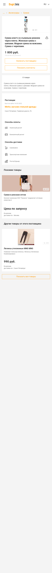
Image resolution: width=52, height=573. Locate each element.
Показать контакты (26, 68)
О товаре (26, 77)
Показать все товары (26, 276)
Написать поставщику (26, 61)
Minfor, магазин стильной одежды (20, 107)
